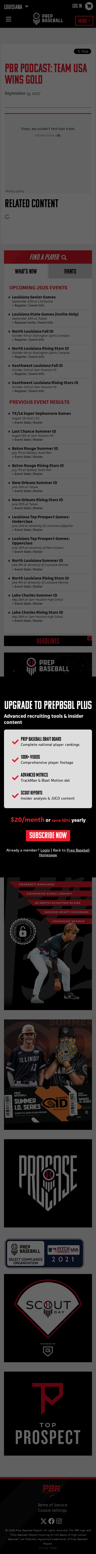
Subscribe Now (48, 836)
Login (45, 850)
